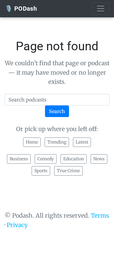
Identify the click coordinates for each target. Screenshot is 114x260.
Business (19, 159)
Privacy (17, 225)
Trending (56, 142)
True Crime (68, 170)
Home (32, 142)
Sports (40, 170)
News (99, 159)
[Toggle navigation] (100, 8)
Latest (82, 142)
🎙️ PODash (21, 8)
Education (73, 159)
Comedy (45, 159)
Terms (100, 215)
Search (57, 111)
